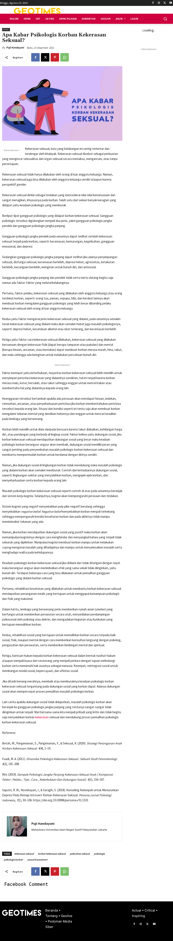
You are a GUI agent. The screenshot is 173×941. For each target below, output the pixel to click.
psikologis (99, 853)
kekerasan (42, 717)
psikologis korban (13, 859)
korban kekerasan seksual (52, 853)
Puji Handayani (15, 47)
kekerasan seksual (24, 853)
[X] (164, 3)
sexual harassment (37, 859)
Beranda (52, 910)
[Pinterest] (55, 57)
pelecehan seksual (80, 853)
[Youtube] (170, 3)
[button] (165, 19)
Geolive (66, 916)
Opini (6, 29)
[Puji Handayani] (17, 826)
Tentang (51, 916)
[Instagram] (159, 3)
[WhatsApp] (64, 57)
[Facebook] (153, 3)
